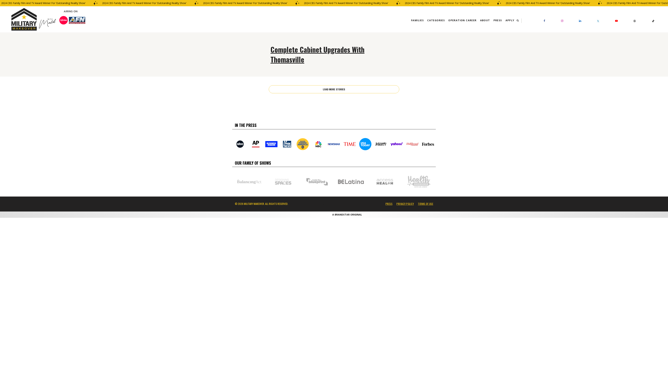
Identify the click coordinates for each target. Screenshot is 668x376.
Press (498, 20)
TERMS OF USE (425, 204)
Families (417, 20)
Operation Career (462, 20)
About (485, 20)
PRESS (389, 204)
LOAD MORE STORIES (334, 89)
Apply (510, 20)
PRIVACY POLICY (405, 204)
